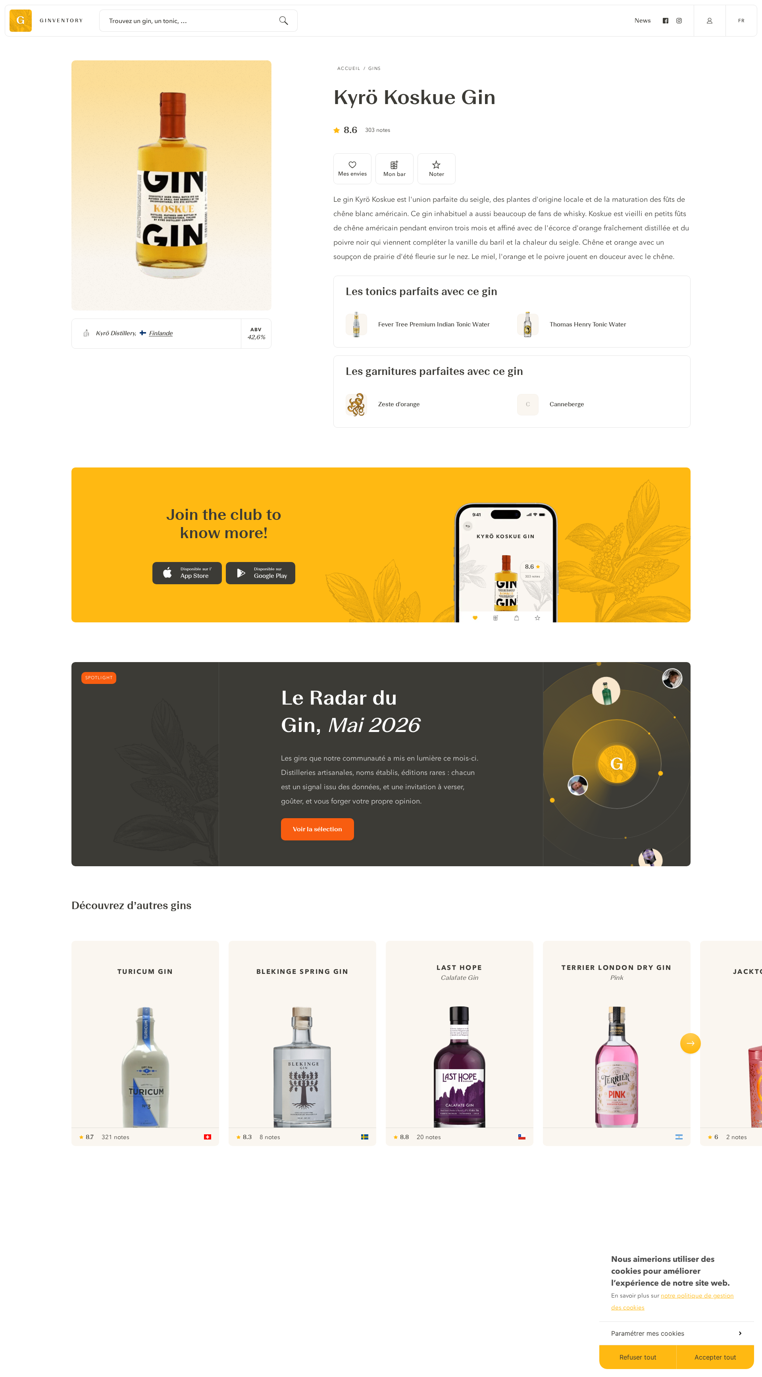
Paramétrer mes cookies (647, 1333)
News (643, 20)
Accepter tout (715, 1357)
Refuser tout (638, 1357)
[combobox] (198, 21)
